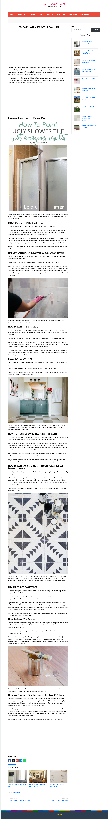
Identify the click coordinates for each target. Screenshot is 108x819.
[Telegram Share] (20, 760)
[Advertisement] (38, 49)
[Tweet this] (13, 760)
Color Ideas (17, 793)
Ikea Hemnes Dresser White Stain (57, 785)
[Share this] (9, 760)
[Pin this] (17, 760)
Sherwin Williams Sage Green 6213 (19, 799)
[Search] (97, 14)
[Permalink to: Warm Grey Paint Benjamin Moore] (17, 776)
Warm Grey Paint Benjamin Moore (17, 785)
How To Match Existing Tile (59, 799)
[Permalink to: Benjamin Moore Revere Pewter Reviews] (38, 776)
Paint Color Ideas (54, 3)
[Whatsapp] (24, 760)
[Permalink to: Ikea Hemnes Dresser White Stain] (59, 776)
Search (73, 26)
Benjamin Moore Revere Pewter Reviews (37, 785)
